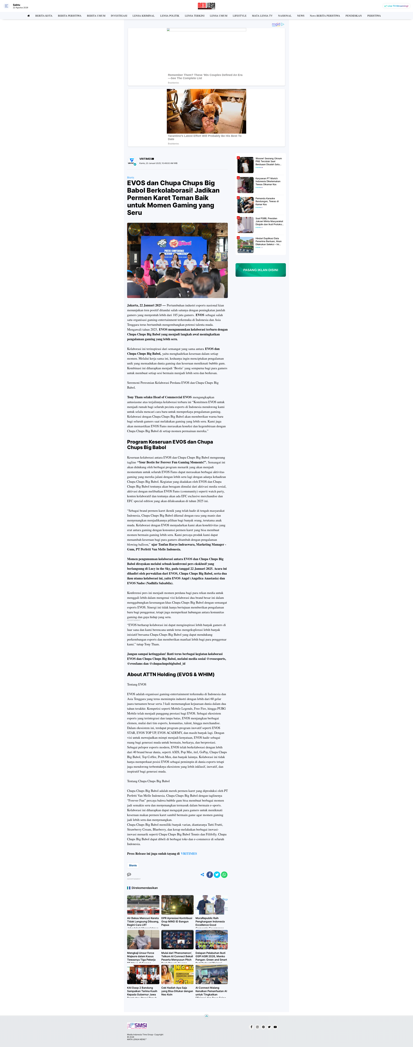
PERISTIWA (374, 15)
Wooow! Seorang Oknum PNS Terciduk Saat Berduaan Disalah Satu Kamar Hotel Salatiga (269, 161)
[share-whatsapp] (224, 874)
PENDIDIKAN (354, 15)
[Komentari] (129, 874)
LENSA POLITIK (169, 15)
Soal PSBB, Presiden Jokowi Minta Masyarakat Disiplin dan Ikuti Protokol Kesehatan (269, 221)
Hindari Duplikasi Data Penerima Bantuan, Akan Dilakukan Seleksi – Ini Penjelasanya (269, 241)
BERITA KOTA (43, 15)
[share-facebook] (209, 874)
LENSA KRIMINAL (144, 15)
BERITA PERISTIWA (69, 15)
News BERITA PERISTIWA (325, 15)
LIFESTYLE (240, 15)
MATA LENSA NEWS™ (136, 1039)
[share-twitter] (217, 874)
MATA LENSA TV (262, 15)
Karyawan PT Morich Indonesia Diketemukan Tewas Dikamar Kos (268, 181)
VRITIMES (189, 853)
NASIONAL (285, 15)
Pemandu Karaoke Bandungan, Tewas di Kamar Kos (267, 201)
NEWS (300, 15)
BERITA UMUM (96, 15)
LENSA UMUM (218, 15)
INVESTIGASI (119, 15)
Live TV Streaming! (398, 6)
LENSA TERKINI (194, 15)
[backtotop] (206, 1016)
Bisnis (130, 177)
